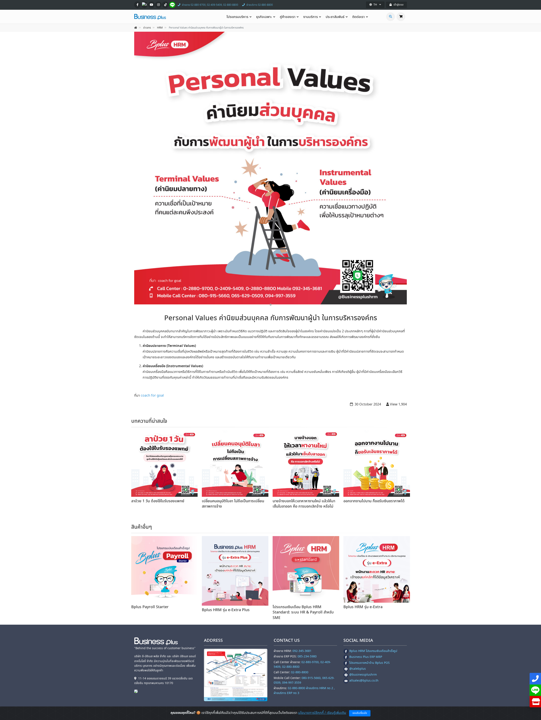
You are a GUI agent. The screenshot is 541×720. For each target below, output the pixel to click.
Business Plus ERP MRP (365, 657)
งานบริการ (310, 16)
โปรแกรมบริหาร (237, 16)
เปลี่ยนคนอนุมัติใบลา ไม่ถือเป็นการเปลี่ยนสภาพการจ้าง (233, 503)
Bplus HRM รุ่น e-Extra (363, 607)
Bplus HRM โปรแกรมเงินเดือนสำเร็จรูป (373, 651)
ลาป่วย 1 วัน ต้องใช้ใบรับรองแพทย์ (157, 501)
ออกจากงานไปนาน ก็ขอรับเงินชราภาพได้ (373, 501)
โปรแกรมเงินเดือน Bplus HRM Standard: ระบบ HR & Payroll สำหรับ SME (303, 612)
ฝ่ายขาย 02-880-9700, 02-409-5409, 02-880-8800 (210, 5)
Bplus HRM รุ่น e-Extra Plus (226, 610)
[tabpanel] (270, 168)
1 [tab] (271, 305)
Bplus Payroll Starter (150, 607)
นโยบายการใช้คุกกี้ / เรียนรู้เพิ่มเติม (322, 712)
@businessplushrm (363, 674)
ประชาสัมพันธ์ (335, 16)
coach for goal (152, 395)
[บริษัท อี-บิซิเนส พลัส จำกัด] (137, 691)
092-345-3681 (301, 651)
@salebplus (357, 669)
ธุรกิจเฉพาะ (264, 16)
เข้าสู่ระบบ (398, 5)
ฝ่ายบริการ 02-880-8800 (259, 5)
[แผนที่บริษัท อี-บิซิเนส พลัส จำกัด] (235, 675)
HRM (160, 28)
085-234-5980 (307, 656)
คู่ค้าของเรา (287, 16)
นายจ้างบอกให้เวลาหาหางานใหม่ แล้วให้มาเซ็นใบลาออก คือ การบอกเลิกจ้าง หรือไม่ (304, 503)
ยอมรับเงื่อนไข (359, 713)
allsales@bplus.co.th (363, 680)
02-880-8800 (299, 672)
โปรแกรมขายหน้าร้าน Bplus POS (369, 663)
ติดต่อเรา (358, 16)
